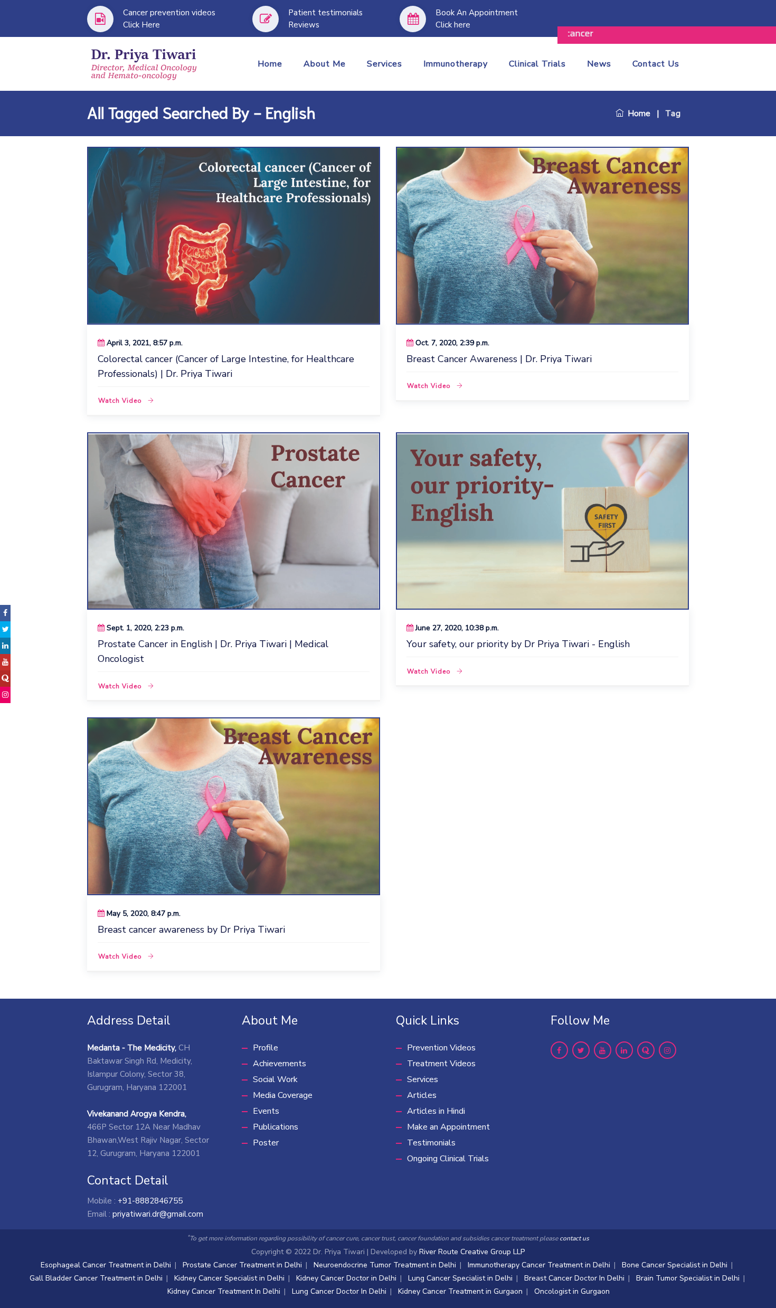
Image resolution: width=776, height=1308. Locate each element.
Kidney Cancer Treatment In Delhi (223, 1291)
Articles (422, 1095)
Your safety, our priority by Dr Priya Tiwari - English (518, 644)
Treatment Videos (441, 1063)
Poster (266, 1143)
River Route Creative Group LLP (472, 1252)
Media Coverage (283, 1095)
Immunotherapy (455, 64)
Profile (265, 1048)
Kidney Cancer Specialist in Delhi (229, 1278)
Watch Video (120, 400)
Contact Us (655, 64)
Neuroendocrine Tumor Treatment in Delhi (385, 1265)
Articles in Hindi (436, 1111)
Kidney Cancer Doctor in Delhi (346, 1278)
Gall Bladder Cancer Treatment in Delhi (96, 1278)
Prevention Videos (441, 1048)
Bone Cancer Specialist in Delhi (674, 1265)
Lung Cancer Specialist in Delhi (460, 1278)
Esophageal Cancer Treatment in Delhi (106, 1265)
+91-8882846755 (150, 1201)
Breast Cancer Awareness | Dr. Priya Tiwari (499, 359)
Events (266, 1111)
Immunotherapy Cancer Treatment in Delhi (539, 1265)
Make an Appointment (448, 1127)
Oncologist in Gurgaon (572, 1291)
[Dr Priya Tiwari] (144, 63)
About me (325, 64)
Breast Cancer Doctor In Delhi (574, 1278)
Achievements (279, 1063)
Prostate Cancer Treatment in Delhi (242, 1265)
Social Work (275, 1079)
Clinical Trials (537, 64)
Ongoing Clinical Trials (448, 1158)
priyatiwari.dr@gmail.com (157, 1214)
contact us (574, 1238)
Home (270, 64)
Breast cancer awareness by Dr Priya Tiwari (191, 929)
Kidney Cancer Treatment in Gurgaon (460, 1291)
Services (384, 64)
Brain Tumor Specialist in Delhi (688, 1278)
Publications (275, 1127)
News (599, 64)
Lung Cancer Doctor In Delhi (339, 1291)
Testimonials (431, 1143)
